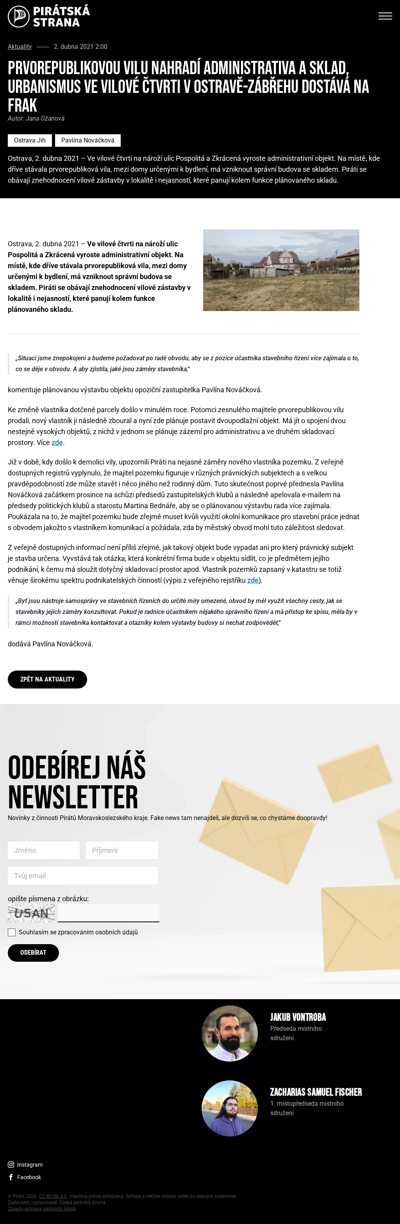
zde (57, 442)
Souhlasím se (78, 932)
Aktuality (20, 47)
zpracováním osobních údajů (98, 932)
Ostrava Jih (30, 140)
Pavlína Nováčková (87, 140)
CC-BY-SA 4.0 (53, 1196)
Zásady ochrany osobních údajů (42, 1209)
